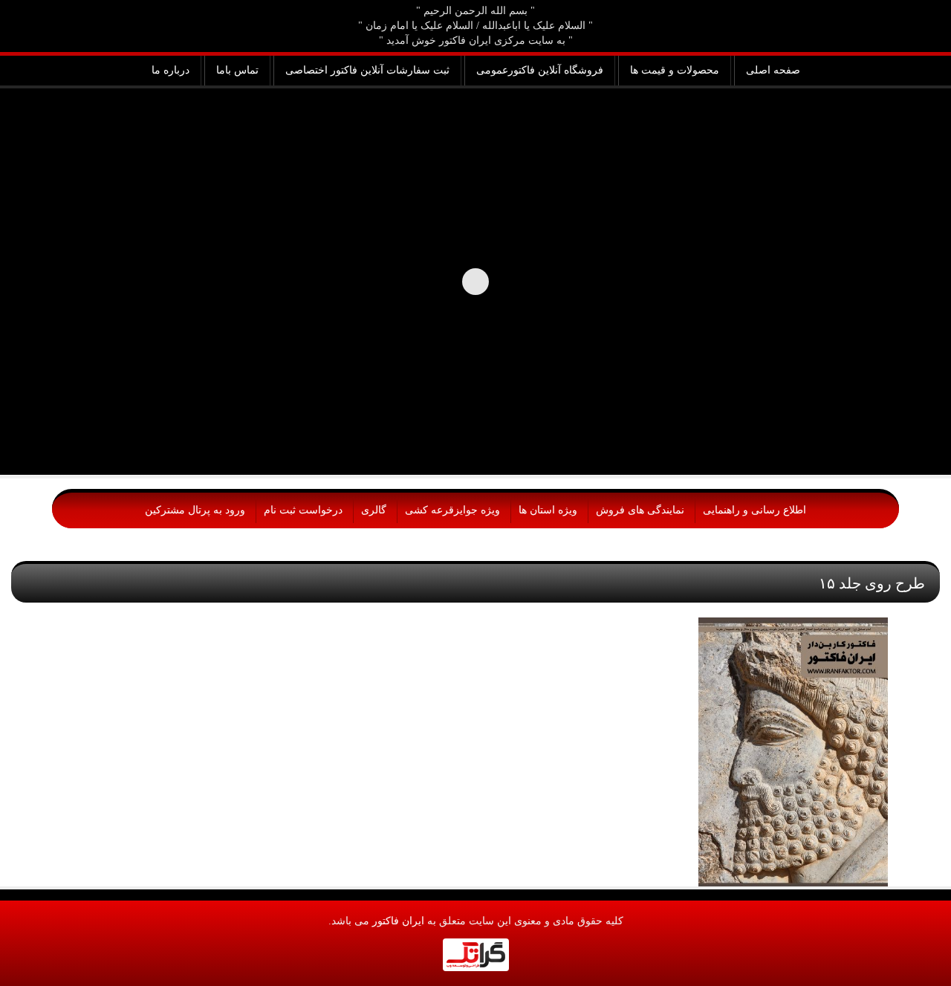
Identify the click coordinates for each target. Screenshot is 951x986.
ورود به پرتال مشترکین (195, 510)
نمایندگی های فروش (640, 510)
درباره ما (170, 70)
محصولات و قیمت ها (674, 70)
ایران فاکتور (398, 921)
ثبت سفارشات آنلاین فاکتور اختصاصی (367, 70)
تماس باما (237, 70)
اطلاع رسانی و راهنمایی (754, 510)
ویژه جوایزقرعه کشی (452, 510)
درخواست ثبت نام (303, 510)
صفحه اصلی (773, 70)
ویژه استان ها (548, 510)
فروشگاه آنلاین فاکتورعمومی (539, 70)
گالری (373, 510)
